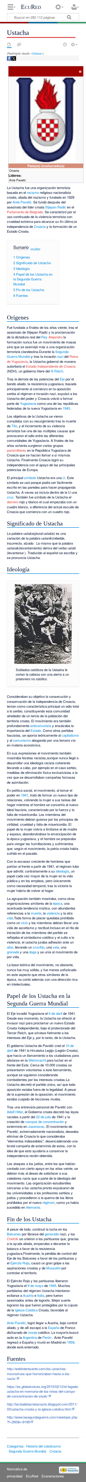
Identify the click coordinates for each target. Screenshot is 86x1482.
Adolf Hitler (15, 1111)
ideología (62, 871)
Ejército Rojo (19, 1262)
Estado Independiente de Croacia (50, 366)
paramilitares (16, 450)
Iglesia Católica (26, 1310)
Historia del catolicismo (43, 1446)
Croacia (40, 226)
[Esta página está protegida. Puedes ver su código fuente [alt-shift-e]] (57, 44)
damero (12, 501)
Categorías (15, 1446)
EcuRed (31, 6)
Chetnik (12, 1238)
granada (13, 951)
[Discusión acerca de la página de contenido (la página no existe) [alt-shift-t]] (19, 44)
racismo (33, 192)
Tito (14, 425)
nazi (60, 356)
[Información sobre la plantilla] (80, 71)
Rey (44, 337)
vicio (24, 922)
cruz (10, 497)
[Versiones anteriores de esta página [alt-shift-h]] (65, 44)
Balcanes (14, 1233)
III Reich (57, 371)
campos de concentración (44, 1121)
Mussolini (53, 1268)
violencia (53, 913)
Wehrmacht (37, 1060)
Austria (28, 1295)
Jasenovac (36, 1126)
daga (32, 951)
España (53, 1327)
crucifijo (38, 947)
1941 (24, 795)
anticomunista (40, 725)
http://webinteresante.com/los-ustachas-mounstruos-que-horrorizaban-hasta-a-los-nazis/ (38, 1373)
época (57, 903)
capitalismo (70, 735)
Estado (36, 730)
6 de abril (55, 1013)
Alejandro (55, 337)
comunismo (22, 740)
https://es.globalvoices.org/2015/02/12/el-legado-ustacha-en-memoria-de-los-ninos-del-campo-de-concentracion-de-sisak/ (43, 1391)
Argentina (30, 1337)
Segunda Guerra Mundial (27, 1451)
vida (10, 917)
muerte (36, 913)
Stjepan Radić (55, 207)
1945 (66, 408)
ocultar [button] (35, 248)
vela (56, 947)
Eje (62, 379)
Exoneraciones (53, 1476)
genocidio (52, 1233)
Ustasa (36, 53)
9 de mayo (35, 1285)
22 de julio (43, 1116)
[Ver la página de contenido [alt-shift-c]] (9, 44)
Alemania (33, 1207)
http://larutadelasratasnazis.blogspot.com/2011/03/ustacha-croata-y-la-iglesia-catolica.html (42, 1406)
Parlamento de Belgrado (25, 211)
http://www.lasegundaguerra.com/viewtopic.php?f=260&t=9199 (42, 1419)
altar (10, 947)
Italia (40, 1295)
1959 (70, 1342)
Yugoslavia (28, 403)
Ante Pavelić (22, 202)
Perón (46, 1337)
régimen (48, 1202)
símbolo (30, 477)
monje (32, 1332)
